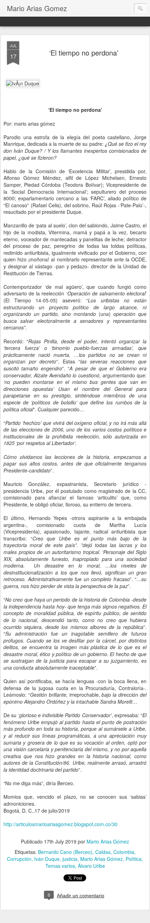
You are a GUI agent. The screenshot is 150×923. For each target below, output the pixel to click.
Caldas (103, 851)
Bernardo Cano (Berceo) (65, 851)
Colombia (123, 851)
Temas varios (60, 865)
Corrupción (19, 858)
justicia (69, 858)
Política (134, 858)
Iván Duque (47, 858)
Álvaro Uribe (91, 865)
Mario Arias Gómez (108, 841)
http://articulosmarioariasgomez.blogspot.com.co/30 (60, 824)
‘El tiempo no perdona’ (83, 53)
